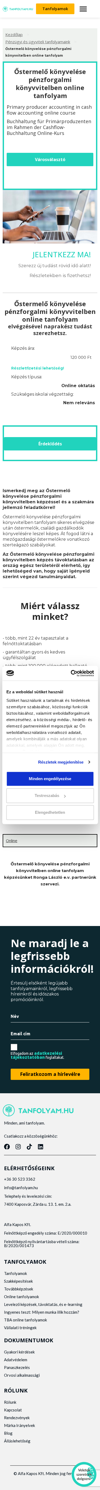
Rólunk (10, 1402)
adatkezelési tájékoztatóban (36, 1055)
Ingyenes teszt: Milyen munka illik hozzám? (41, 1312)
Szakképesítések (18, 1281)
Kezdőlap (14, 34)
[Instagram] (18, 1147)
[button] (83, 9)
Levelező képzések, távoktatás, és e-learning (43, 1304)
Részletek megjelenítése (60, 762)
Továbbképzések (18, 1288)
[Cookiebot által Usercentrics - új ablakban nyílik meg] (71, 673)
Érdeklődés (50, 444)
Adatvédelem (15, 1359)
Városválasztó (50, 159)
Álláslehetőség (17, 1440)
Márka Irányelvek (19, 1425)
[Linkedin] (40, 1147)
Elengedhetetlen (50, 812)
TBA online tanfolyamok (25, 1319)
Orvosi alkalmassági (22, 1375)
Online (11, 840)
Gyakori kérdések (19, 1351)
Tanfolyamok (15, 1273)
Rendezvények (17, 1417)
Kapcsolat (13, 1409)
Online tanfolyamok (21, 1296)
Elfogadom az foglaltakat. (37, 1055)
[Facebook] (7, 1147)
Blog (8, 1433)
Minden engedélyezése (50, 778)
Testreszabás (47, 795)
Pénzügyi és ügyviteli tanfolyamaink (37, 41)
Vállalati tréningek (20, 1327)
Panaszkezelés (17, 1367)
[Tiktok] (29, 1147)
